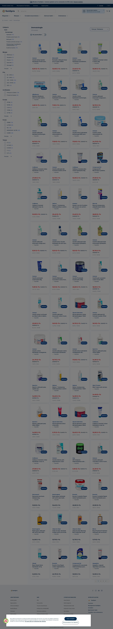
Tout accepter (70, 618)
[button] (5, 620)
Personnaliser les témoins (70, 622)
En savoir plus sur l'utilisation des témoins (35, 621)
